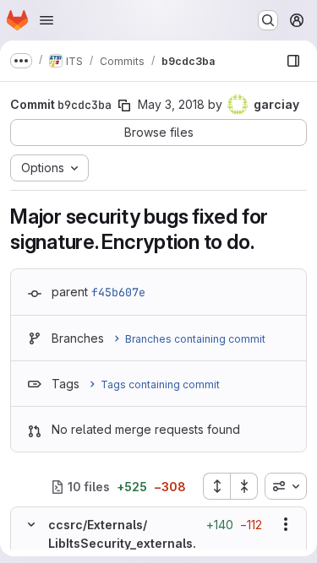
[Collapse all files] (244, 486)
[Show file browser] (293, 60)
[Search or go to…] (268, 20)
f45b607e (118, 292)
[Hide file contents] (31, 524)
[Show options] (286, 524)
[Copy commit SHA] (124, 105)
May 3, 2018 (171, 104)
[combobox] (286, 486)
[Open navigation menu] (46, 20)
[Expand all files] (216, 486)
